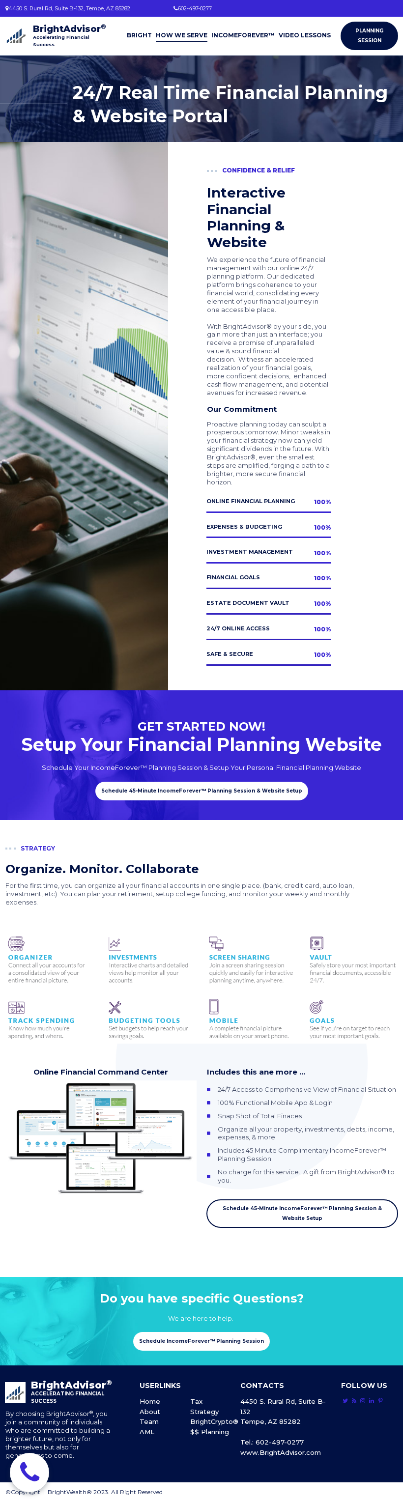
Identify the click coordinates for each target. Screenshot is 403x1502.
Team (149, 1421)
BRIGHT (139, 35)
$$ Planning (209, 1432)
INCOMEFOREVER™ (243, 35)
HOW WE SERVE (181, 35)
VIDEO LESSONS (305, 35)
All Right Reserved (137, 1492)
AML (147, 1432)
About (150, 1412)
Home (150, 1401)
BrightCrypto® (214, 1421)
